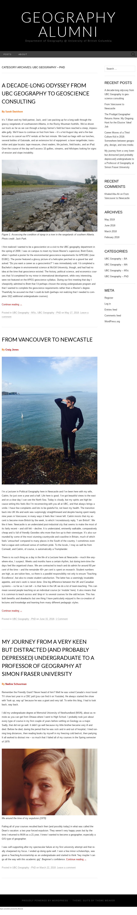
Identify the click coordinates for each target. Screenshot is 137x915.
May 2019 (110, 219)
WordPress (60, 900)
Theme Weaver (105, 900)
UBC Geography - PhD (49, 312)
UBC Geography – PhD (116, 276)
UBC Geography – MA (116, 264)
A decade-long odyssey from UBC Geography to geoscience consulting (45, 93)
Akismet (20, 909)
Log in (108, 303)
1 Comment (62, 619)
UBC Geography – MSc (117, 270)
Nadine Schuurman (16, 684)
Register (109, 297)
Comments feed (113, 315)
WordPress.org (112, 321)
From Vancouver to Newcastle (47, 339)
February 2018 (112, 237)
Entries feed (111, 309)
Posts (7, 54)
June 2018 (110, 225)
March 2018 (111, 231)
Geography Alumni (68, 24)
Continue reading (12, 304)
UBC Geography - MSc (24, 312)
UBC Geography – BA (116, 258)
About (23, 54)
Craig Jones (12, 349)
